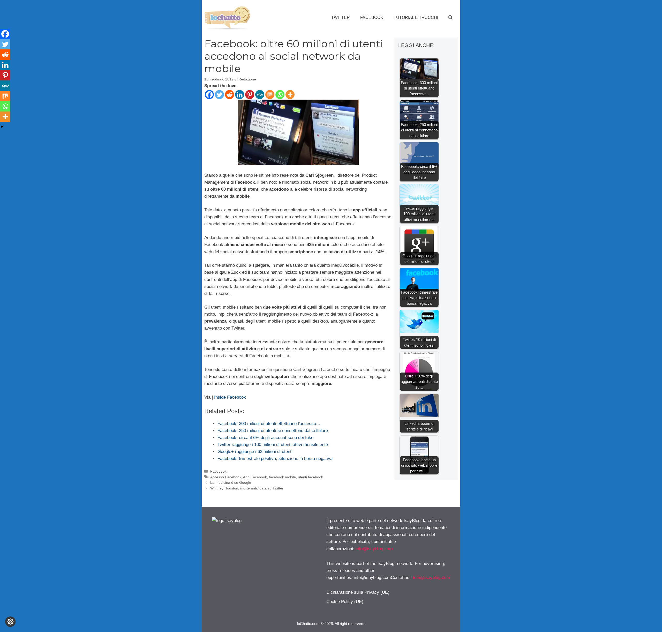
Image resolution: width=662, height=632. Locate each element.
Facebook (371, 17)
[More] (290, 94)
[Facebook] (209, 94)
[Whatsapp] (279, 94)
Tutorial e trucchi (416, 17)
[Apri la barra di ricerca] (450, 17)
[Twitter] (219, 94)
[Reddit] (229, 94)
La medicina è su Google (230, 482)
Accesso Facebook (225, 477)
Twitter (340, 17)
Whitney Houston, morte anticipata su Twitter (246, 488)
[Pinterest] (249, 94)
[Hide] (2, 127)
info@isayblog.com (374, 548)
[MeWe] (259, 94)
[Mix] (269, 94)
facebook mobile (282, 477)
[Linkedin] (239, 94)
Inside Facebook (230, 397)
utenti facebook (310, 477)
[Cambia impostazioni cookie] (10, 621)
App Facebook (255, 477)
